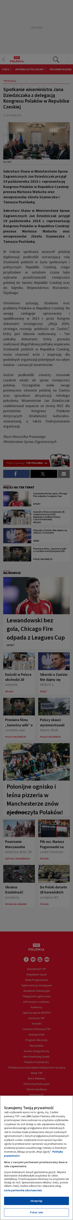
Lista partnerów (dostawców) (23, 1190)
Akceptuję (36, 1201)
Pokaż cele (36, 1212)
